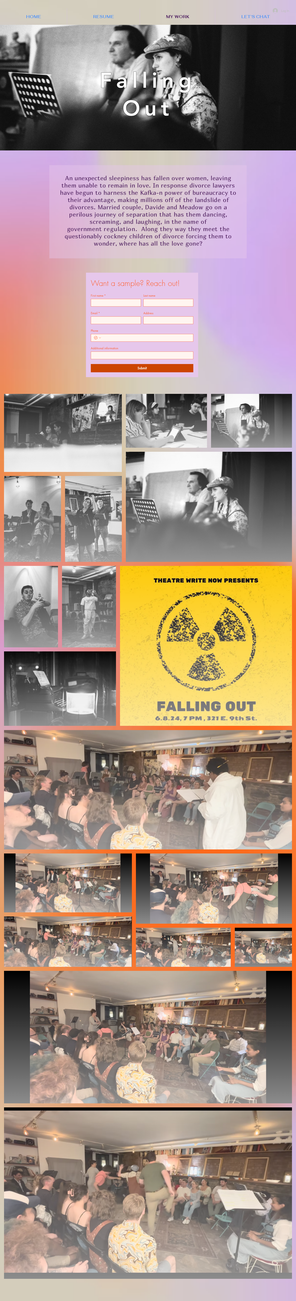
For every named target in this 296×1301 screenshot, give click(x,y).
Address (148, 313)
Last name (149, 295)
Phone (94, 330)
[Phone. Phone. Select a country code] (97, 337)
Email (95, 313)
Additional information (104, 348)
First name (98, 295)
